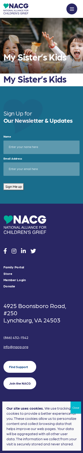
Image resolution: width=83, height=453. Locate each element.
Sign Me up (13, 186)
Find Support (18, 367)
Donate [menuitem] (9, 286)
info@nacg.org (15, 346)
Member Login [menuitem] (14, 280)
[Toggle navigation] (71, 8)
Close (75, 407)
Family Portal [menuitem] (13, 267)
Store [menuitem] (7, 273)
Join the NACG (20, 383)
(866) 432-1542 (15, 337)
